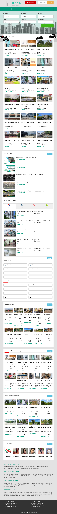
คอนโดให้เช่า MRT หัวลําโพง (37, 503)
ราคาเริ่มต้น (23, 19)
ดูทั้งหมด (49, 153)
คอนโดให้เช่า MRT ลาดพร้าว (11, 503)
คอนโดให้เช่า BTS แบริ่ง (36, 506)
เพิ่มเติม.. (49, 258)
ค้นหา (51, 2)
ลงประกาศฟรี (31, 2)
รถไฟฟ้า (13, 9)
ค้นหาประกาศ (48, 26)
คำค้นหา (6, 13)
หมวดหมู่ (24, 13)
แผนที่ (20, 9)
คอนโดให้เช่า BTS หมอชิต (10, 505)
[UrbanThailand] (13, 3)
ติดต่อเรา (33, 9)
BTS (9, 207)
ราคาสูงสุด (41, 19)
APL (34, 207)
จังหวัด (5, 19)
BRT (47, 207)
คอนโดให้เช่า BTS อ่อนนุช (10, 506)
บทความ (26, 9)
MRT (22, 207)
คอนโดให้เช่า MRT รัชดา (10, 501)
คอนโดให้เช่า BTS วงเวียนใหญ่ (37, 505)
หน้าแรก (7, 9)
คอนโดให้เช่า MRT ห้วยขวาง (37, 501)
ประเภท (40, 13)
